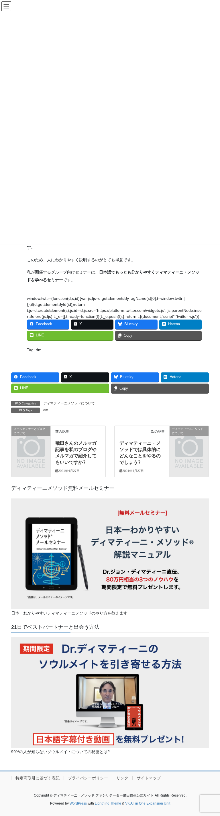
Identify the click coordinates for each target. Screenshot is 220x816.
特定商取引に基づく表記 (37, 778)
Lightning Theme (108, 803)
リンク (122, 778)
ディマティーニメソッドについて (69, 403)
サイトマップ (149, 778)
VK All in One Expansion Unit (147, 803)
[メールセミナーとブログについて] (30, 437)
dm (45, 410)
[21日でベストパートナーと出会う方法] (110, 692)
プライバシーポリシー (88, 778)
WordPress (78, 803)
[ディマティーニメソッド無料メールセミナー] (110, 553)
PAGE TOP (209, 786)
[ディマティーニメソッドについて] (189, 437)
